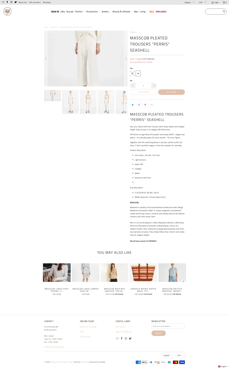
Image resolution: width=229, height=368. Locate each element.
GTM (82, 331)
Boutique (47, 2)
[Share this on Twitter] (132, 104)
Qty (131, 80)
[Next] (126, 58)
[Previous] (46, 58)
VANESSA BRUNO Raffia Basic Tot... (143, 289)
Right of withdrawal (124, 331)
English (188, 2)
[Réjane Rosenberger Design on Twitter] (15, 2)
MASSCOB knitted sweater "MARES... (172, 289)
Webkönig (85, 361)
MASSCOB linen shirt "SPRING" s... (57, 289)
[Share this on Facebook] (139, 104)
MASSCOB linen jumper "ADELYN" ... (86, 289)
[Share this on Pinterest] (145, 104)
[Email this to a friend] (151, 104)
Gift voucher (121, 326)
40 (138, 73)
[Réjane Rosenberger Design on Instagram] (11, 2)
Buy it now (171, 92)
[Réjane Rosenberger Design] (7, 11)
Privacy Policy (85, 336)
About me (22, 2)
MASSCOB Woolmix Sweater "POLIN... (114, 289)
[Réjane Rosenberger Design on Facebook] (7, 2)
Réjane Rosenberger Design (62, 361)
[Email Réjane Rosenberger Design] (3, 2)
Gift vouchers (35, 2)
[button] (80, 11)
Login (216, 2)
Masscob (133, 32)
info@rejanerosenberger (54, 346)
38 (132, 73)
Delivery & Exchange (88, 326)
